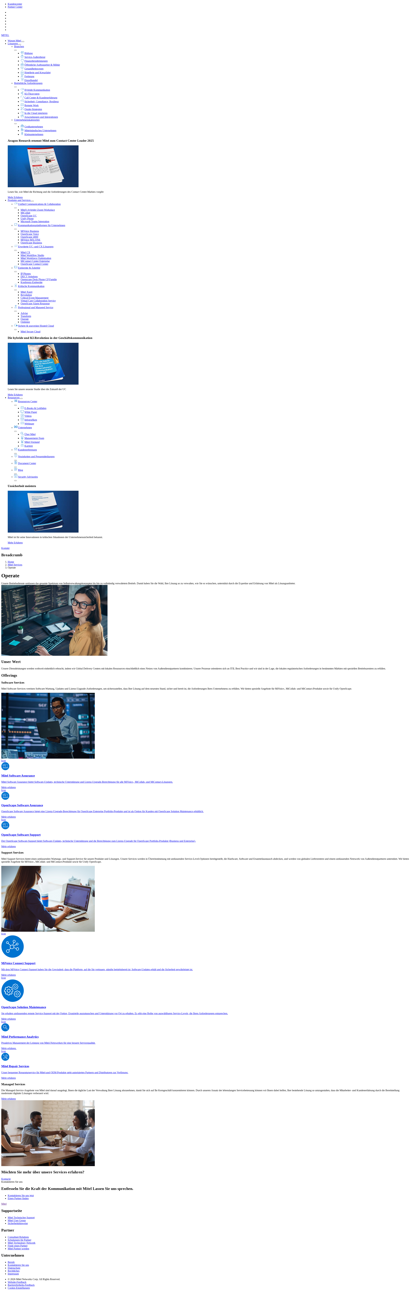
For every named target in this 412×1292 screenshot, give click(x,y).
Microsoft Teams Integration (35, 221)
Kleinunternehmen (33, 134)
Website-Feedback (17, 1282)
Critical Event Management (34, 297)
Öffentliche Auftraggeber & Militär (42, 64)
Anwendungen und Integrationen (41, 117)
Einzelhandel (31, 80)
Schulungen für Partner (19, 1240)
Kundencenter (15, 4)
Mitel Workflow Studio (32, 255)
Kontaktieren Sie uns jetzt (21, 1195)
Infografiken (30, 419)
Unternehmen (25, 427)
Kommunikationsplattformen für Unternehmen (41, 225)
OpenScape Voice (30, 234)
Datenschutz (14, 1268)
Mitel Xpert (26, 292)
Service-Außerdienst (34, 57)
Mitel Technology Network (21, 1242)
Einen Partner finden (18, 1198)
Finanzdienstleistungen (36, 61)
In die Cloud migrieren (35, 113)
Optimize (25, 322)
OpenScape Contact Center (34, 264)
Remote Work (31, 105)
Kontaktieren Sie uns (18, 1265)
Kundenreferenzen (27, 449)
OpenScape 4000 (29, 237)
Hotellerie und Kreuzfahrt (37, 72)
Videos (28, 416)
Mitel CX (25, 252)
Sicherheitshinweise (18, 1223)
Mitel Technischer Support (21, 1217)
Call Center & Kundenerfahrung (40, 97)
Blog (20, 470)
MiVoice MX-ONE (30, 239)
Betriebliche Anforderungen (28, 83)
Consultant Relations (18, 1237)
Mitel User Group (17, 1220)
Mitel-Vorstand (32, 442)
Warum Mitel (15, 40)
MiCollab (25, 212)
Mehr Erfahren (15, 197)
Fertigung (29, 76)
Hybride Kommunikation (37, 90)
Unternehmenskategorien (27, 119)
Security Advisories (28, 476)
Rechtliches (13, 1270)
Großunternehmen (33, 126)
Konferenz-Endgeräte (31, 282)
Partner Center (15, 6)
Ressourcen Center (27, 401)
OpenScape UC (29, 215)
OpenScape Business (31, 242)
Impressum (13, 1273)
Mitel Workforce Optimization (36, 258)
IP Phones (26, 273)
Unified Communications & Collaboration (39, 204)
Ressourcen (14, 397)
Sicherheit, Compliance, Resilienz (41, 101)
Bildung (28, 53)
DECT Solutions (29, 276)
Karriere (28, 446)
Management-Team (34, 438)
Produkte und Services (19, 200)
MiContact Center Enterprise (35, 261)
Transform (26, 316)
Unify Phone (27, 218)
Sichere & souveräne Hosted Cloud (36, 325)
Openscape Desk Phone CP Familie (39, 279)
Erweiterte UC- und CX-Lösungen (35, 246)
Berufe (11, 1262)
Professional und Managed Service (35, 307)
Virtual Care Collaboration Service (38, 300)
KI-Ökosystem (31, 93)
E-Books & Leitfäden (35, 408)
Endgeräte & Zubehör (29, 267)
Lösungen (13, 43)
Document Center (27, 463)
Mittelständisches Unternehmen (40, 130)
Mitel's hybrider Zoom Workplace (38, 209)
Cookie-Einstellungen (19, 1288)
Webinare (29, 423)
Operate (25, 319)
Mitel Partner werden (18, 1248)
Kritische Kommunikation (31, 286)
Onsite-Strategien (33, 109)
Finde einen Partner (18, 1245)
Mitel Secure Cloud (30, 331)
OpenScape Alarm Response (35, 303)
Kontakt (5, 548)
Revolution (26, 294)
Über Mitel (30, 434)
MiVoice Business (30, 231)
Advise (24, 313)
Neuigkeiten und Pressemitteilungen (36, 456)
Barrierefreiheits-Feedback (21, 1285)
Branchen (19, 46)
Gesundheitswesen (33, 68)
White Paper (30, 412)
